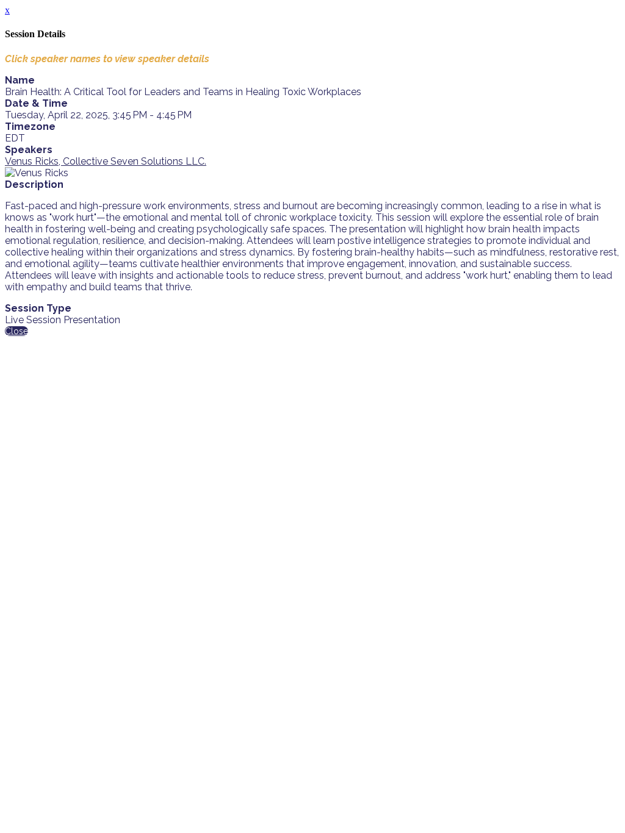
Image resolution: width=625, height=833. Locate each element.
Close (16, 331)
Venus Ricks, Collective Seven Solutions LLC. (105, 161)
